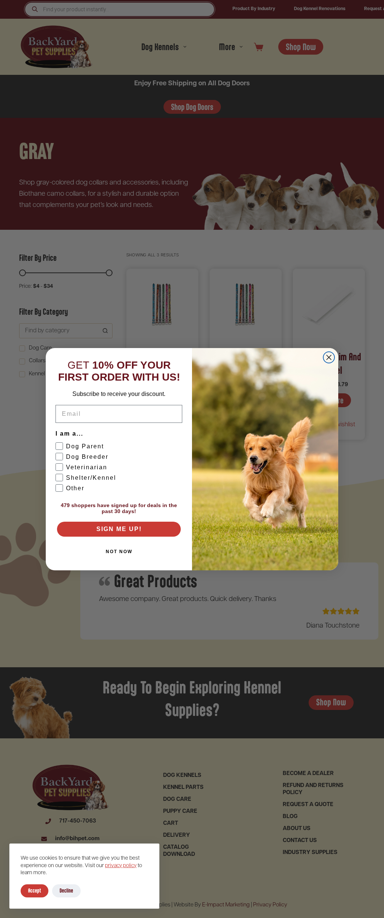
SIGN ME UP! (119, 529)
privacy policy (120, 866)
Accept (34, 891)
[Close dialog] (328, 357)
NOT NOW (119, 551)
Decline (66, 891)
